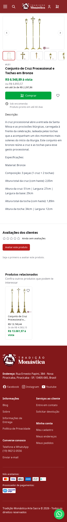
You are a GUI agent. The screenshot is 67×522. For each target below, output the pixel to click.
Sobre (6, 411)
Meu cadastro (44, 430)
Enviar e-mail (10, 457)
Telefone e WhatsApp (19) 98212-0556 (16, 449)
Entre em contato (47, 405)
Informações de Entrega (12, 420)
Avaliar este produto (16, 247)
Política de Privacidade (16, 428)
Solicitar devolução (47, 411)
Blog (5, 405)
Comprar (30, 95)
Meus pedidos (45, 443)
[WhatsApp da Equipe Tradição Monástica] (59, 514)
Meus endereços (46, 436)
